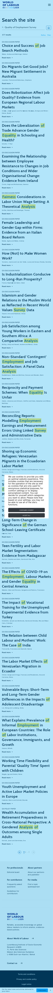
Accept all (26, 515)
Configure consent (26, 510)
